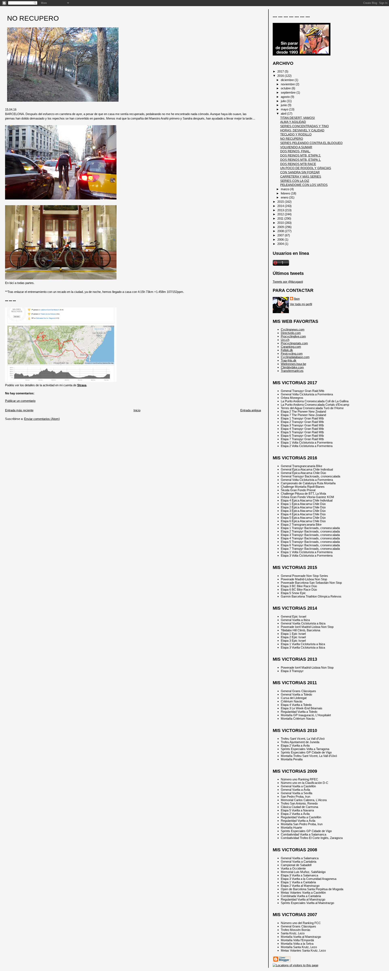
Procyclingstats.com (294, 343)
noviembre (288, 84)
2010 (281, 222)
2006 (281, 239)
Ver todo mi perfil (301, 304)
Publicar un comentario (20, 400)
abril (284, 113)
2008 (281, 231)
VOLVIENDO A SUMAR (296, 147)
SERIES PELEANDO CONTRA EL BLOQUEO (311, 143)
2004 (281, 243)
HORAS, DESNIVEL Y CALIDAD (302, 130)
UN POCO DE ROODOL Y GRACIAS (305, 168)
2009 (281, 227)
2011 (280, 218)
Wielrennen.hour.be (293, 364)
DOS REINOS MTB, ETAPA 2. (300, 155)
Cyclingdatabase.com (295, 357)
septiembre (288, 92)
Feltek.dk (287, 350)
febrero (286, 193)
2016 (281, 75)
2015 (281, 201)
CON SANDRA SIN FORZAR (300, 172)
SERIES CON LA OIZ (294, 180)
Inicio (137, 410)
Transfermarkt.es (292, 370)
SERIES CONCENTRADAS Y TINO (304, 126)
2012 (281, 214)
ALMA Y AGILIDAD (293, 122)
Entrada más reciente (19, 410)
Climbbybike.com (292, 367)
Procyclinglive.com (293, 336)
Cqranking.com (291, 346)
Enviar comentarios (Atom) (42, 418)
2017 (281, 71)
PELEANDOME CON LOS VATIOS (304, 185)
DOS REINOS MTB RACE (298, 164)
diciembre (288, 80)
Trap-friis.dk (288, 360)
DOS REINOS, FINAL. (295, 151)
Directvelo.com (291, 333)
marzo (285, 189)
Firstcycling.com (292, 353)
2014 (281, 206)
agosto (286, 96)
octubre (286, 88)
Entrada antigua (250, 410)
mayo (285, 109)
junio (284, 105)
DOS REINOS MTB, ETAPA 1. (300, 159)
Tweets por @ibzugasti (288, 281)
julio (284, 101)
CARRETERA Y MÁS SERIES (300, 176)
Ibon (297, 298)
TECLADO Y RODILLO (296, 134)
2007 (281, 235)
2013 (281, 210)
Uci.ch (285, 339)
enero (285, 197)
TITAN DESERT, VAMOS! (297, 118)
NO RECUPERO (33, 18)
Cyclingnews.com (293, 329)
